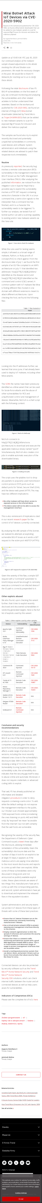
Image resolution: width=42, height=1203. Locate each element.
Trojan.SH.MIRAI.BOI (12, 117)
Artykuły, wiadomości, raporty (12, 1024)
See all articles (7, 1108)
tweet (21, 841)
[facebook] (10, 1163)
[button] (21, 1075)
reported (18, 166)
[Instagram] (22, 1163)
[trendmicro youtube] (28, 1163)
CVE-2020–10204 (34, 689)
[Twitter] (16, 1163)
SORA (7, 384)
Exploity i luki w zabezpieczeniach (13, 1021)
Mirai (23, 111)
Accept (21, 1199)
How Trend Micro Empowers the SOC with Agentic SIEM (21, 1104)
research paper (20, 519)
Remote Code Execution (21, 696)
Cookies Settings (21, 1193)
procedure (15, 798)
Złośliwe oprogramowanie (11, 1018)
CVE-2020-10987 (34, 681)
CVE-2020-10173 (34, 667)
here (36, 999)
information (16, 182)
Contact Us (21, 1075)
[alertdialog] (21, 1188)
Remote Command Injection (19, 710)
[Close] (39, 1177)
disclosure (23, 88)
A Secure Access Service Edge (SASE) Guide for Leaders (20, 1100)
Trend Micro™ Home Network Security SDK (20, 974)
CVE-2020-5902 (20, 107)
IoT (24, 1018)
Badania (30, 1021)
